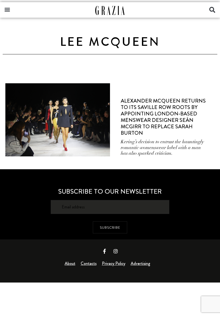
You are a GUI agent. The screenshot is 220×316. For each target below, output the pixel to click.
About (70, 263)
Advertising (140, 263)
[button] (7, 9)
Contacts (89, 263)
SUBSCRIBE (110, 227)
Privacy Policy (113, 263)
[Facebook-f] (104, 251)
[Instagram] (115, 251)
